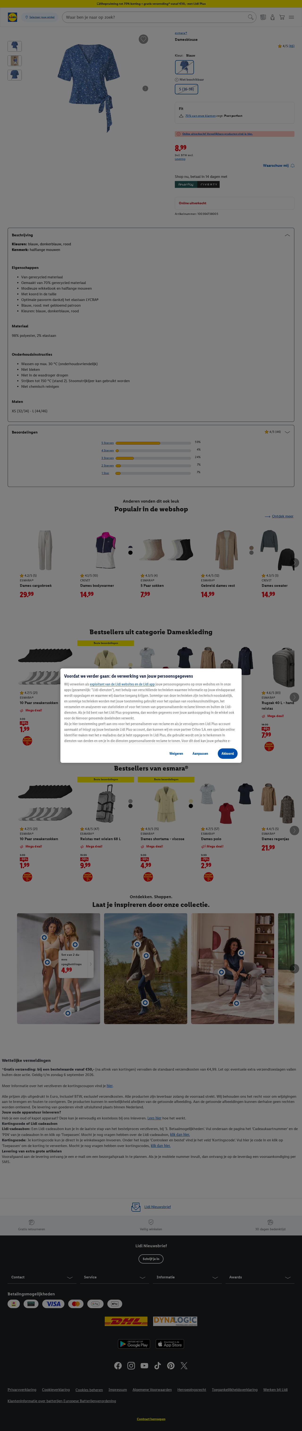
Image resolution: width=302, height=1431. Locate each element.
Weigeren (176, 753)
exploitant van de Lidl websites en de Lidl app (122, 684)
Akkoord (228, 753)
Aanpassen (200, 753)
